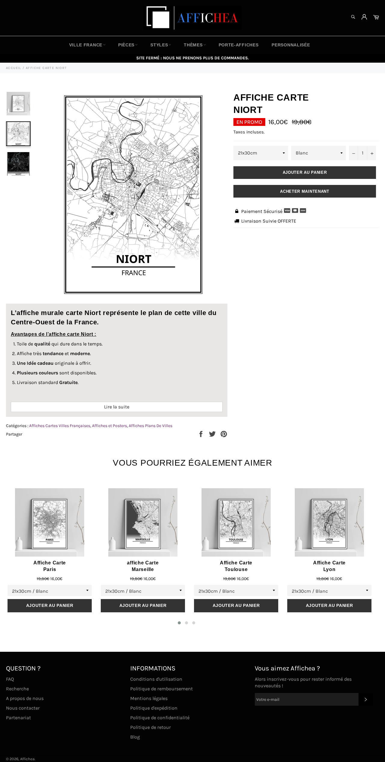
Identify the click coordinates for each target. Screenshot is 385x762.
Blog (135, 737)
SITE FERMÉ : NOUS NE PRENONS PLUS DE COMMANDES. (192, 58)
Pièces (126, 44)
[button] (179, 623)
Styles (159, 44)
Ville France (85, 44)
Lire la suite (116, 407)
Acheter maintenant (304, 191)
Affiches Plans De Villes (150, 425)
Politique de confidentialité (159, 717)
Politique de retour (150, 727)
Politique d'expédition (153, 708)
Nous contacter (23, 708)
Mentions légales (149, 698)
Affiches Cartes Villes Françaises (59, 425)
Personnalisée (291, 44)
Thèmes (193, 44)
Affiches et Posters (109, 425)
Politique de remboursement (161, 689)
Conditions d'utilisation (156, 679)
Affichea (27, 759)
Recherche (17, 689)
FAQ (10, 679)
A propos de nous (25, 698)
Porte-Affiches (239, 44)
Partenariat (18, 717)
